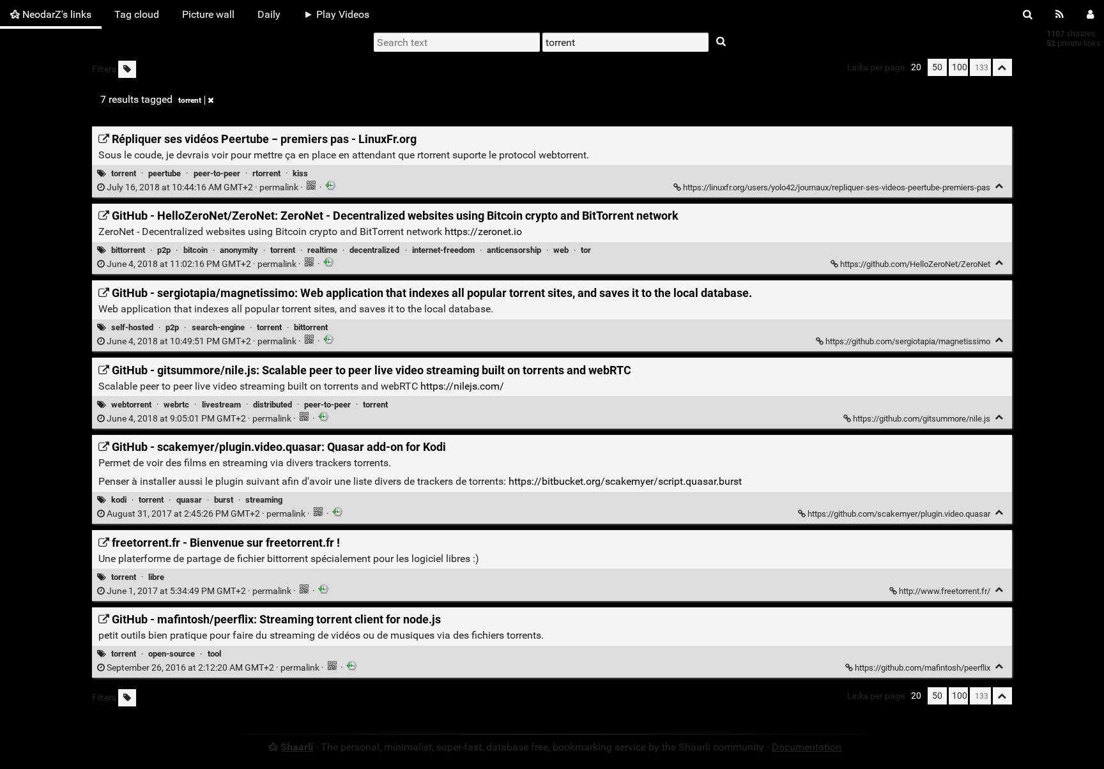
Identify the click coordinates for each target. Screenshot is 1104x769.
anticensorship (514, 250)
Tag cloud (136, 14)
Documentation (806, 747)
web (561, 250)
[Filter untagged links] (127, 69)
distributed (272, 404)
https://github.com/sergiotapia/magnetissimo (908, 341)
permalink (202, 187)
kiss (300, 173)
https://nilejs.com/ (462, 386)
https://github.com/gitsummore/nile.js (921, 418)
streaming (263, 500)
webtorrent (131, 404)
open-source (171, 654)
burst (223, 500)
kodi (118, 500)
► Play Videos (336, 14)
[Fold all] (1002, 67)
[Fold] (999, 186)
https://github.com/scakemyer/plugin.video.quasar (899, 514)
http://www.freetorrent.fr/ (944, 591)
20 (916, 67)
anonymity (239, 250)
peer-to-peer (217, 173)
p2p (164, 250)
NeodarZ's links (55, 14)
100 (959, 67)
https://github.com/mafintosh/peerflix (922, 668)
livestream (221, 404)
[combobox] (625, 42)
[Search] (1028, 14)
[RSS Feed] (1059, 14)
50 (937, 67)
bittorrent (128, 250)
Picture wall (208, 14)
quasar (189, 500)
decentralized (374, 250)
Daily (268, 14)
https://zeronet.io (483, 231)
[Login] (1090, 14)
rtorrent (266, 173)
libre (156, 577)
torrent (189, 100)
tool (214, 654)
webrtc (176, 404)
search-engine (218, 327)
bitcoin (195, 250)
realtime (322, 250)
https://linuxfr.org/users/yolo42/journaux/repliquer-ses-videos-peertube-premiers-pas (836, 187)
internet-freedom (443, 250)
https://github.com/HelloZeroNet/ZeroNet (915, 264)
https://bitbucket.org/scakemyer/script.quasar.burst (625, 481)
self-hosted (132, 327)
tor (586, 250)
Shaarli (296, 747)
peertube (164, 173)
